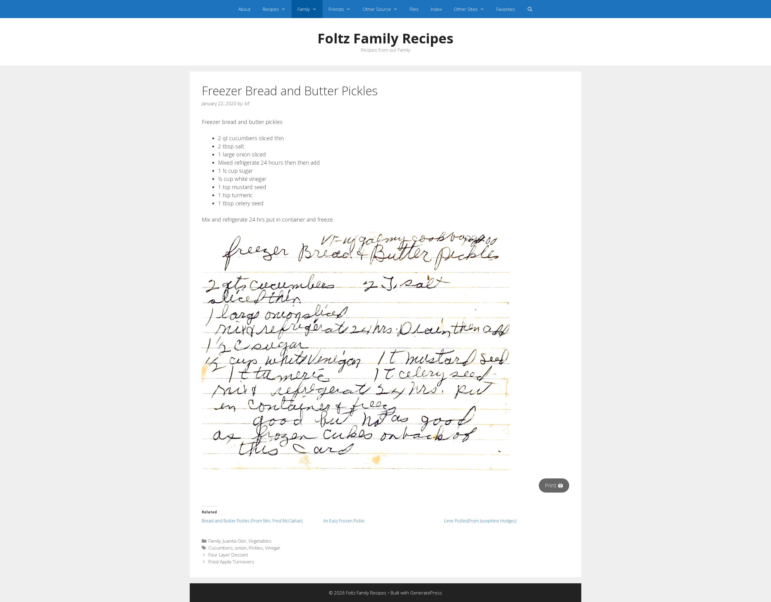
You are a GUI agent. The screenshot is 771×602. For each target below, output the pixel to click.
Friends (336, 9)
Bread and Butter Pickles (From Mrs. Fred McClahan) (252, 521)
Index (436, 9)
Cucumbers (220, 548)
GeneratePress (426, 593)
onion (241, 548)
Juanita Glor (234, 541)
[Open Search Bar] (530, 9)
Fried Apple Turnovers (231, 562)
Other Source (377, 9)
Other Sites (466, 9)
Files (414, 9)
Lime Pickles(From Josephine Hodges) (480, 521)
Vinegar (272, 548)
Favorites (505, 9)
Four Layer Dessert (228, 555)
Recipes (271, 9)
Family (304, 9)
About (244, 9)
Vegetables (259, 541)
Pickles (256, 548)
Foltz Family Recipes (385, 38)
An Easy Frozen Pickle (343, 521)
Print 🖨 (554, 485)
